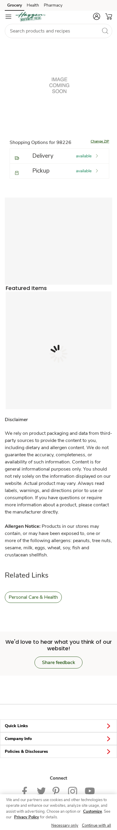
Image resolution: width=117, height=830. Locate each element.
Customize (92, 811)
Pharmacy (53, 5)
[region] (58, 812)
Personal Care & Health (33, 597)
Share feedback (58, 662)
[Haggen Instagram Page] (72, 790)
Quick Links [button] (16, 726)
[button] (97, 16)
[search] (105, 30)
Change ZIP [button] (100, 141)
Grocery (14, 5)
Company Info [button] (18, 738)
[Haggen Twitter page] (41, 790)
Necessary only (64, 825)
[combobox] (58, 31)
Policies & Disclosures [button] (26, 751)
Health (33, 5)
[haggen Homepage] (31, 16)
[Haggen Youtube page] (90, 790)
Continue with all (96, 825)
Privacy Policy (26, 817)
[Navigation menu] (8, 17)
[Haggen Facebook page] (26, 790)
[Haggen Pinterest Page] (57, 790)
